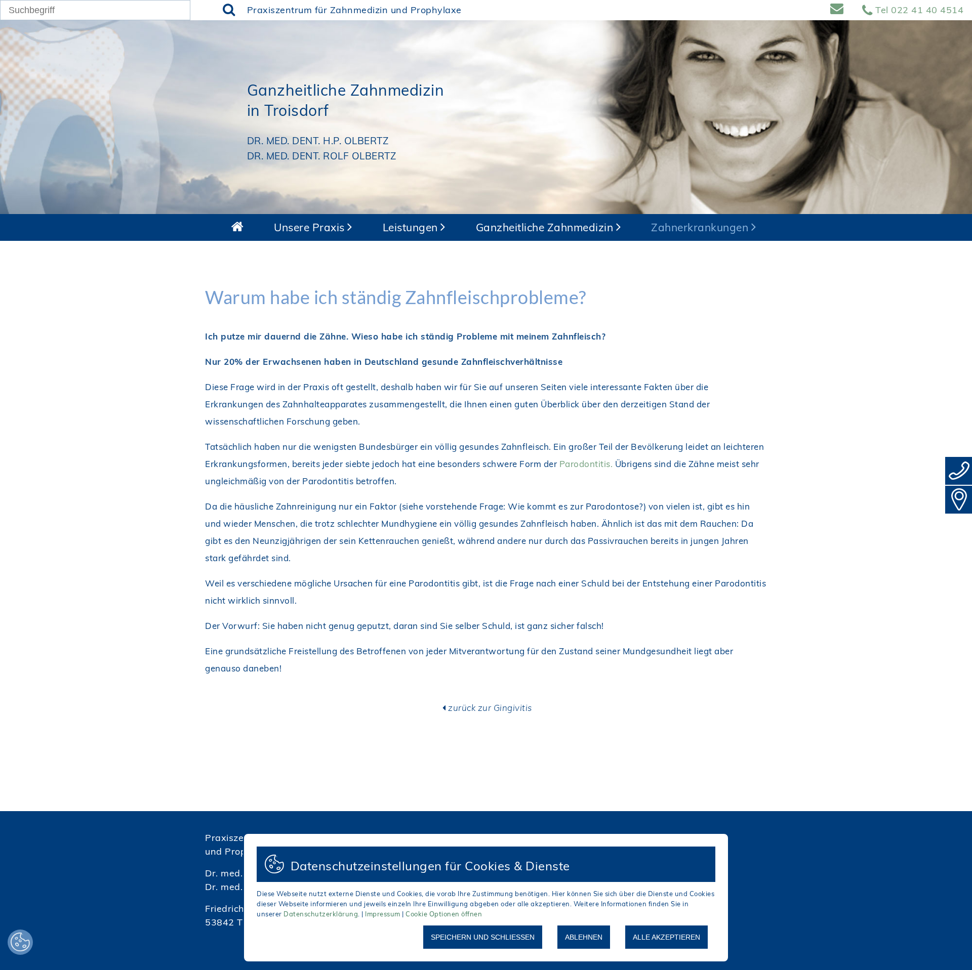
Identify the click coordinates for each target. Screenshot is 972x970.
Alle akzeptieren (666, 937)
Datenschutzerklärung (321, 914)
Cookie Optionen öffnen (444, 914)
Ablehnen (583, 937)
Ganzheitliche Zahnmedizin (546, 227)
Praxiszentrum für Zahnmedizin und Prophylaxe (354, 10)
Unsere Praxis (310, 227)
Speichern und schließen (483, 937)
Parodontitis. (587, 463)
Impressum (382, 914)
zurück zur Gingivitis (490, 707)
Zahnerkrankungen (701, 227)
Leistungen (412, 227)
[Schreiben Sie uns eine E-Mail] (841, 10)
